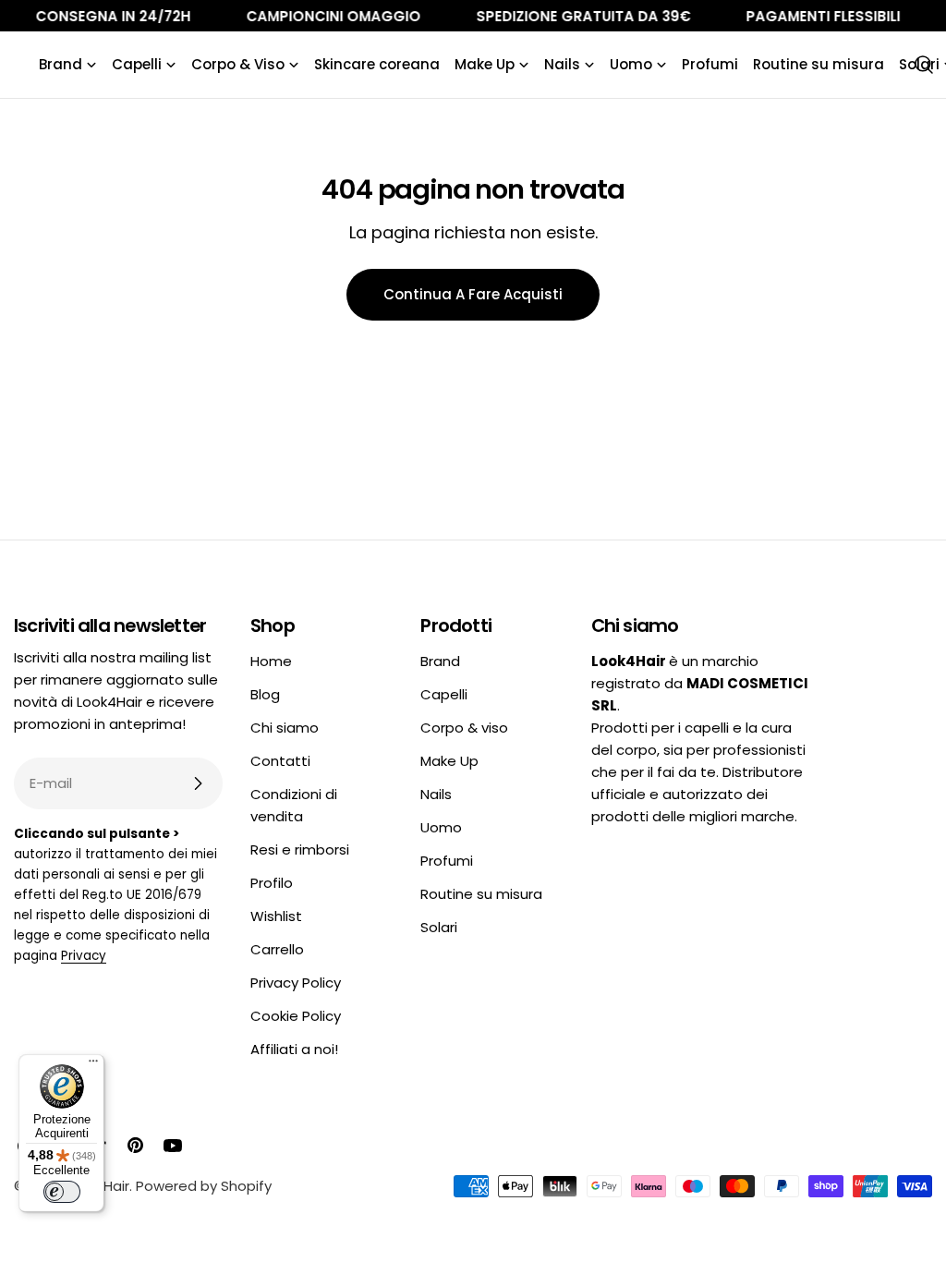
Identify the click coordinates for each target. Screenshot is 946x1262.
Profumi (446, 860)
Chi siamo (284, 727)
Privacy (83, 956)
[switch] (61, 1192)
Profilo (271, 882)
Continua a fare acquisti (473, 294)
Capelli (443, 694)
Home (271, 661)
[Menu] (93, 1065)
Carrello (277, 949)
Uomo (441, 827)
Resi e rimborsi (299, 849)
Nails (436, 794)
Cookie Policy (295, 1015)
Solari (438, 927)
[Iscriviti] (198, 783)
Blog (265, 694)
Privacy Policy (295, 982)
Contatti (280, 761)
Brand (440, 661)
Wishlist (276, 916)
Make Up (449, 761)
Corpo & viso (464, 727)
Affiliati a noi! (294, 1049)
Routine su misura (481, 894)
